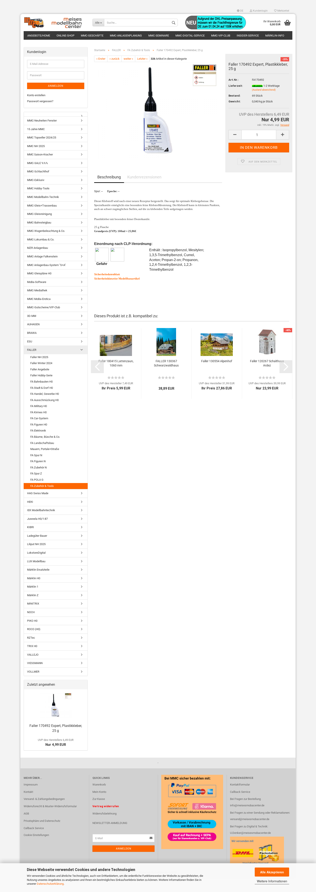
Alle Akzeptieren (272, 872)
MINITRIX (33, 603)
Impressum (31, 784)
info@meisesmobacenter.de (247, 805)
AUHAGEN (33, 324)
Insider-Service (248, 35)
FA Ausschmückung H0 (44, 400)
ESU (29, 341)
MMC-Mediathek (37, 290)
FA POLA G (36, 479)
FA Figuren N (38, 461)
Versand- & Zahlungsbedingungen (44, 799)
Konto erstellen (36, 95)
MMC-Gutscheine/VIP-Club (43, 307)
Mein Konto (99, 791)
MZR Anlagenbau (37, 247)
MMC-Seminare (158, 35)
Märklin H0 (33, 578)
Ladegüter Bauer (37, 535)
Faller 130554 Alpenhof (216, 361)
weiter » (128, 58)
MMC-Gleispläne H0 (39, 273)
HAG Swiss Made (37, 493)
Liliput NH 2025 (36, 544)
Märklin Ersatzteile (38, 569)
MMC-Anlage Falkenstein (42, 256)
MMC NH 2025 (36, 146)
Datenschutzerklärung (50, 883)
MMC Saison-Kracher (40, 154)
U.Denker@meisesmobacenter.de (250, 832)
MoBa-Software (36, 282)
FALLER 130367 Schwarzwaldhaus (166, 363)
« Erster (100, 58)
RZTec (31, 637)
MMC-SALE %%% (37, 163)
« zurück (114, 58)
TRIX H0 (32, 646)
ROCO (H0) (33, 629)
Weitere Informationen (272, 881)
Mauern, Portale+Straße (44, 449)
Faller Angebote (39, 369)
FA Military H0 (38, 406)
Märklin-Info (274, 35)
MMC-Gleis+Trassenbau (42, 205)
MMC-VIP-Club (220, 35)
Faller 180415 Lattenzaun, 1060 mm (115, 363)
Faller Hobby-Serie (41, 375)
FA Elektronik (38, 430)
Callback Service (34, 828)
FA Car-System (39, 418)
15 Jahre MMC (36, 129)
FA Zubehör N (38, 467)
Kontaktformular (240, 784)
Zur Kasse (98, 799)
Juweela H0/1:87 (37, 518)
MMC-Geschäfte (92, 35)
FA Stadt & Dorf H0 (41, 387)
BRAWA (32, 332)
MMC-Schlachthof (38, 171)
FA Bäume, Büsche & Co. (45, 436)
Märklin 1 (32, 586)
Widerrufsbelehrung (104, 813)
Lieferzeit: (236, 85)
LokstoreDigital (36, 552)
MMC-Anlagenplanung (126, 35)
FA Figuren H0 (38, 424)
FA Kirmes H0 (38, 412)
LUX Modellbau (36, 561)
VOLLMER (33, 671)
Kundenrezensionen (144, 177)
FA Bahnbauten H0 (41, 381)
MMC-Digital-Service (190, 35)
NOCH (31, 612)
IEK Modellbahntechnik (41, 510)
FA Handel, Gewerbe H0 (44, 393)
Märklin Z (32, 595)
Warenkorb (99, 784)
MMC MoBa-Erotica (39, 299)
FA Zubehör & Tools (42, 486)
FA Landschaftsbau (42, 443)
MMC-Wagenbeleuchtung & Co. (46, 230)
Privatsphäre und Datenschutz (42, 820)
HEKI (30, 501)
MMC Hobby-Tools (38, 188)
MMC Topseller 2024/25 (41, 137)
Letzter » (142, 58)
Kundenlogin (260, 10)
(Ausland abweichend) (264, 89)
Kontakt (28, 791)
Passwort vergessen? (40, 101)
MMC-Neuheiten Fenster (42, 120)
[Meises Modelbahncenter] (55, 22)
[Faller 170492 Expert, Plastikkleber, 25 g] (158, 110)
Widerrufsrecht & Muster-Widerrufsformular (50, 806)
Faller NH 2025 (39, 357)
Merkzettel (283, 10)
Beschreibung (109, 177)
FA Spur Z (36, 473)
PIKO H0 (32, 620)
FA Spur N (36, 455)
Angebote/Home (38, 35)
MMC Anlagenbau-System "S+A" (46, 265)
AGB (26, 813)
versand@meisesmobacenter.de (249, 819)
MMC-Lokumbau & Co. (40, 239)
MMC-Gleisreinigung (39, 214)
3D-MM (31, 316)
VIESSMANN (35, 663)
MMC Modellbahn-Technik (43, 197)
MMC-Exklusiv (35, 180)
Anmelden (55, 85)
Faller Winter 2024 (41, 363)
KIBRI (30, 527)
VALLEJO (32, 654)
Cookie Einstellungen (36, 835)
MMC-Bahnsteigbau (39, 222)
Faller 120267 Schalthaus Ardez (267, 363)
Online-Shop (65, 35)
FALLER (31, 349)
